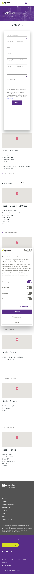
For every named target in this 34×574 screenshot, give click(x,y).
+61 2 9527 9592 (9, 173)
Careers (4, 513)
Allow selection (17, 317)
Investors (4, 510)
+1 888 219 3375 (9, 330)
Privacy (11, 559)
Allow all (17, 311)
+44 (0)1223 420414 (10, 232)
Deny (17, 322)
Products (4, 499)
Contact (4, 516)
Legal (4, 559)
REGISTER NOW (9, 545)
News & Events (6, 507)
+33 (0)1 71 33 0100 (10, 378)
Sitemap (5, 562)
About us (4, 496)
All (21, 183)
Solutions (4, 501)
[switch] (29, 287)
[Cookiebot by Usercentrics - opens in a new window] (24, 250)
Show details (24, 306)
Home (4, 17)
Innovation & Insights (8, 504)
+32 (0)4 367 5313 (9, 427)
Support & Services (7, 519)
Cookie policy (21, 559)
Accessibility (6, 565)
